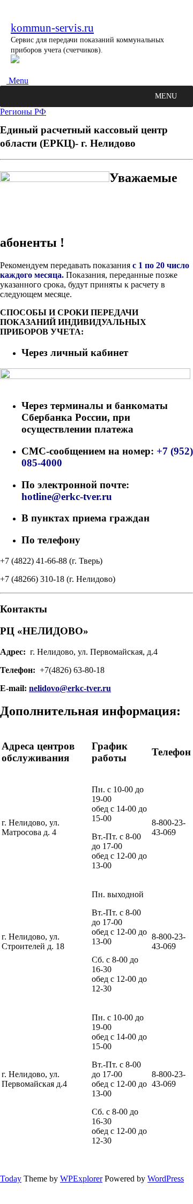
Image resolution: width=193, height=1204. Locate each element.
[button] (166, 96)
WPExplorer (81, 1178)
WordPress (165, 1178)
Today (10, 1178)
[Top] (3, 1198)
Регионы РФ (23, 111)
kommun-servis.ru (52, 27)
